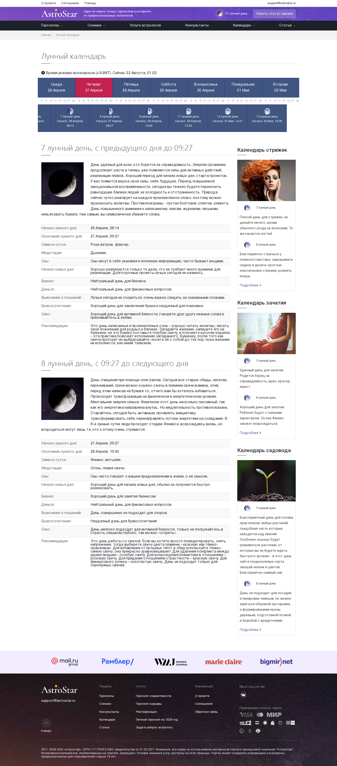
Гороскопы (50, 25)
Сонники (95, 25)
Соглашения (70, 3)
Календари (242, 25)
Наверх (46, 731)
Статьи (285, 25)
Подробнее (250, 285)
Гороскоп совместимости (153, 696)
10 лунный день (236, 13)
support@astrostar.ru (282, 3)
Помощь (90, 3)
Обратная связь (206, 712)
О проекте (48, 3)
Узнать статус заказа (274, 13)
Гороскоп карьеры (149, 704)
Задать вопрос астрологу (154, 727)
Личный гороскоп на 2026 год (157, 719)
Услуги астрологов (145, 25)
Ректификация (146, 712)
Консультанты (197, 25)
